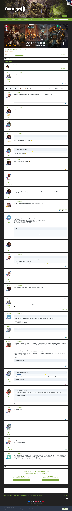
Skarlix (8, 121)
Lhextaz (8, 201)
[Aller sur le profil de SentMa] (6, 54)
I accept (65, 508)
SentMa (18, 66)
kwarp (9, 453)
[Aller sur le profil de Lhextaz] (9, 205)
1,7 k (9, 129)
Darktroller (8, 341)
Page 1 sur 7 (21, 58)
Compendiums (33, 19)
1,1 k (9, 182)
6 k (9, 335)
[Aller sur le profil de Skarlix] (9, 124)
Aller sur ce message (62, 68)
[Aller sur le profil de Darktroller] (9, 345)
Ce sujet (63, 19)
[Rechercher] (67, 19)
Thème (31, 503)
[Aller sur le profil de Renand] (7, 66)
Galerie (47, 19)
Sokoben (8, 326)
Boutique (13, 19)
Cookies (44, 503)
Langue (27, 503)
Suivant (15, 58)
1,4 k (9, 222)
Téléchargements (26, 19)
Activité (38, 19)
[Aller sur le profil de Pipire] (20, 88)
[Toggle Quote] (15, 136)
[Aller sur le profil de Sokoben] (30, 88)
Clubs (43, 19)
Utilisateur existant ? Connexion (55, 16)
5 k (9, 117)
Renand (15, 64)
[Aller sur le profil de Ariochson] (9, 217)
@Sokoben (19, 374)
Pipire (9, 92)
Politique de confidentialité (38, 503)
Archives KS (7, 19)
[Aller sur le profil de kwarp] (9, 457)
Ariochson (9, 214)
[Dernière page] (17, 58)
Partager (57, 54)
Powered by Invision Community (36, 505)
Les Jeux (19, 19)
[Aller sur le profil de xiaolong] (35, 88)
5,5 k (9, 81)
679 (9, 396)
